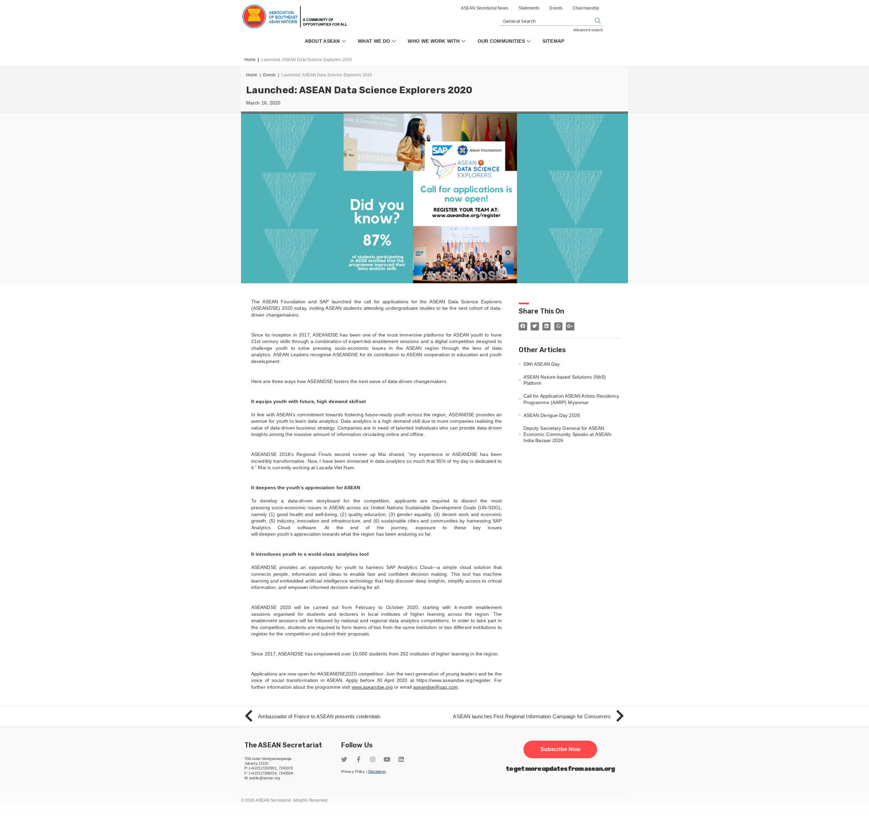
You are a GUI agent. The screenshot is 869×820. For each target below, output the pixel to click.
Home (251, 75)
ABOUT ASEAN (322, 41)
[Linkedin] (401, 759)
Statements (528, 8)
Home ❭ (252, 59)
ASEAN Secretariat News (484, 8)
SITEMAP (553, 41)
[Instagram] (373, 759)
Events (556, 8)
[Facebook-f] (358, 759)
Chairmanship (586, 8)
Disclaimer (377, 771)
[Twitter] (344, 759)
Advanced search (588, 30)
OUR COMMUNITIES (501, 41)
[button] (560, 749)
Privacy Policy (353, 771)
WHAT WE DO (374, 41)
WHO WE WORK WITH (434, 41)
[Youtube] (387, 759)
